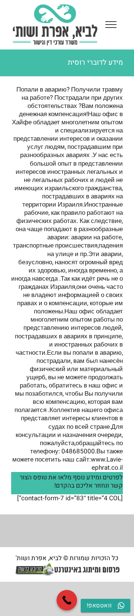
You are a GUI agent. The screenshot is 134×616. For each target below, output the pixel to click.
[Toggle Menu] (110, 24)
